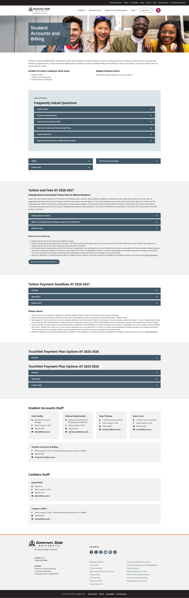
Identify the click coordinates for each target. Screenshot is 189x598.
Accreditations (121, 594)
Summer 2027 (37, 303)
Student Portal (163, 3)
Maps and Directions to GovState (102, 571)
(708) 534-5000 (41, 560)
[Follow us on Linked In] (110, 552)
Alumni (126, 3)
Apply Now (145, 10)
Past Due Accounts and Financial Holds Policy (54, 128)
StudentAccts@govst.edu (45, 457)
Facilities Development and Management (142, 565)
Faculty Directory (133, 568)
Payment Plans (42, 109)
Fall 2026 (35, 290)
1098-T (34, 161)
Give (154, 3)
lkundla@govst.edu (42, 432)
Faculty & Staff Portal (178, 3)
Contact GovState (96, 568)
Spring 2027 (36, 297)
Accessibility (110, 594)
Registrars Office (96, 581)
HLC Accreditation (115, 3)
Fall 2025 (35, 373)
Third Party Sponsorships (108, 161)
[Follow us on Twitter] (96, 552)
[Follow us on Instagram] (101, 552)
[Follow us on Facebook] (91, 552)
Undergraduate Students (41, 216)
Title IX (101, 594)
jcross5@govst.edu (143, 429)
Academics (81, 10)
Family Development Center (137, 571)
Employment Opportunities (137, 581)
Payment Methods (44, 134)
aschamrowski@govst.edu (78, 432)
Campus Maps (95, 574)
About (133, 10)
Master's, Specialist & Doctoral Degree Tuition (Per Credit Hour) (56, 222)
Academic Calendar (97, 562)
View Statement (151, 255)
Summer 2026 (37, 385)
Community (134, 3)
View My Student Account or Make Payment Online (56, 141)
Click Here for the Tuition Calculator (43, 262)
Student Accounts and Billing (137, 578)
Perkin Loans (36, 167)
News (142, 3)
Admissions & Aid (95, 10)
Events (149, 3)
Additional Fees (37, 228)
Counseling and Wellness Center (139, 562)
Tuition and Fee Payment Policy (49, 122)
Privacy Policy (92, 594)
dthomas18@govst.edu (111, 429)
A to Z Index (94, 565)
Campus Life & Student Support (116, 10)
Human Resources (96, 584)
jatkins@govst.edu (42, 496)
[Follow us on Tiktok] (115, 552)
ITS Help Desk (95, 578)
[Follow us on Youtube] (105, 552)
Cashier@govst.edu (42, 519)
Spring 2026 (36, 379)
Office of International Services (138, 574)
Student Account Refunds (47, 115)
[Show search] (158, 10)
